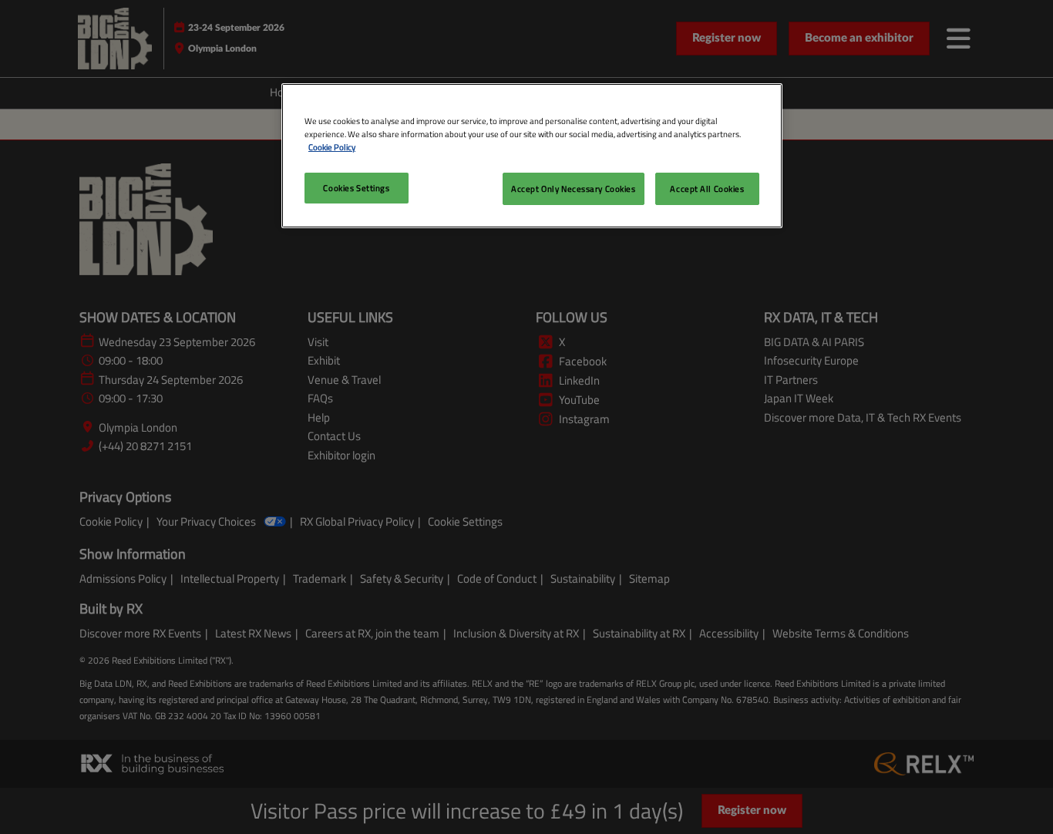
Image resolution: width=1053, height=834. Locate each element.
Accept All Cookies (707, 188)
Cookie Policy (331, 146)
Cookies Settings (356, 187)
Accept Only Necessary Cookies (573, 188)
